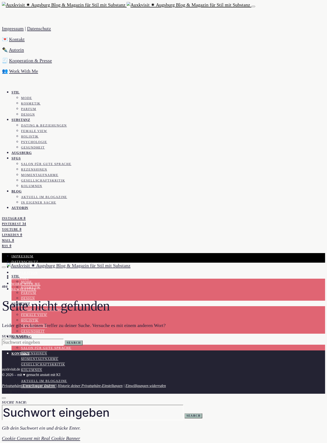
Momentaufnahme (39, 175)
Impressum (13, 28)
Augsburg (21, 153)
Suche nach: (15, 336)
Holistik (30, 136)
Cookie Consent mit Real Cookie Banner (41, 438)
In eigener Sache (38, 202)
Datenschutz (39, 28)
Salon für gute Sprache (46, 164)
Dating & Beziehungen (44, 125)
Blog (16, 191)
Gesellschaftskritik (43, 180)
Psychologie (34, 142)
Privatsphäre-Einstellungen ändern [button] (28, 386)
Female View (34, 131)
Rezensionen (34, 169)
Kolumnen (31, 186)
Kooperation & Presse (30, 60)
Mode (26, 98)
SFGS (16, 158)
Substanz (20, 120)
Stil (15, 92)
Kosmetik (30, 103)
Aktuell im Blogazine (44, 197)
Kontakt (17, 39)
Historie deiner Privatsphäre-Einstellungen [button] (90, 386)
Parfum (28, 109)
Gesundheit (33, 147)
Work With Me (23, 71)
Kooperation (24, 273)
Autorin (16, 49)
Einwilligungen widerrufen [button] (145, 386)
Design (28, 114)
